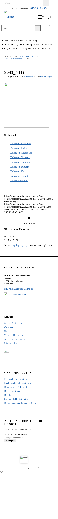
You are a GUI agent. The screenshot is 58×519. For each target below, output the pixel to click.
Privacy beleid (11, 343)
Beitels (7, 395)
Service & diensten (13, 323)
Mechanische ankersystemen (17, 383)
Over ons (8, 327)
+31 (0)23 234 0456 (16, 294)
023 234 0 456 (38, 8)
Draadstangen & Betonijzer (17, 387)
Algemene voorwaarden (15, 339)
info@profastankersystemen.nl (18, 288)
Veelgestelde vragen (13, 335)
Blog (6, 331)
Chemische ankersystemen (16, 379)
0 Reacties (28, 77)
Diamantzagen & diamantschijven (20, 403)
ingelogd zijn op (19, 245)
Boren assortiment (12, 391)
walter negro (46, 77)
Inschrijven (10, 441)
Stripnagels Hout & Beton (16, 399)
